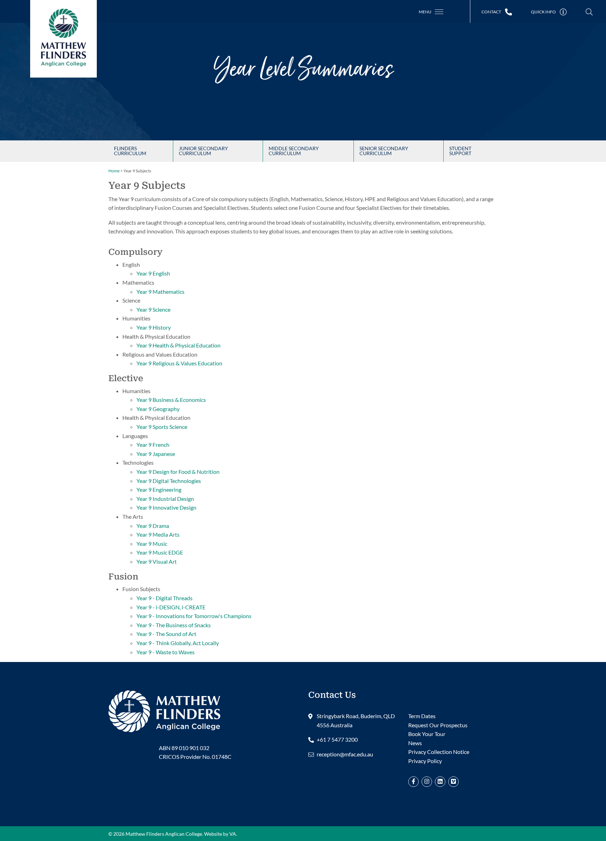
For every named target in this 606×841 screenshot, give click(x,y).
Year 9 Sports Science (161, 426)
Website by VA (220, 834)
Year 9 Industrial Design (165, 498)
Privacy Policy (425, 760)
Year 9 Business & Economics (171, 399)
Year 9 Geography (158, 408)
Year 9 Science (153, 309)
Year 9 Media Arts (158, 534)
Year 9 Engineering (158, 489)
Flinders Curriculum (130, 150)
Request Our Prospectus (437, 725)
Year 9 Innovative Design (166, 507)
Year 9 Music (151, 543)
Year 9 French (152, 444)
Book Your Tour (426, 733)
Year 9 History (153, 327)
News (415, 743)
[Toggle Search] (589, 12)
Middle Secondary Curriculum (294, 150)
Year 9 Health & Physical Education (178, 345)
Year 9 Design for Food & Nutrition (178, 471)
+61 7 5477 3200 (337, 739)
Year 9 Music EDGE (159, 552)
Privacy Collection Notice (438, 751)
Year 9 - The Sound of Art (166, 633)
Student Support (460, 150)
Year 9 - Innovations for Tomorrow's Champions (193, 615)
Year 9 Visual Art (156, 561)
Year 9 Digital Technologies (168, 480)
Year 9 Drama (152, 525)
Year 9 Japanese (155, 453)
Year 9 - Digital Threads (164, 598)
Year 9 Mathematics (160, 291)
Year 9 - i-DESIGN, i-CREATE (171, 607)
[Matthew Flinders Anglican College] (164, 710)
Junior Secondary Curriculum (203, 150)
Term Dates (422, 716)
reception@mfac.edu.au (345, 754)
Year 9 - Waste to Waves (165, 652)
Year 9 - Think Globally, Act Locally (177, 643)
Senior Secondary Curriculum (383, 150)
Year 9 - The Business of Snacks (173, 625)
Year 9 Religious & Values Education (179, 363)
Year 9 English (153, 273)
